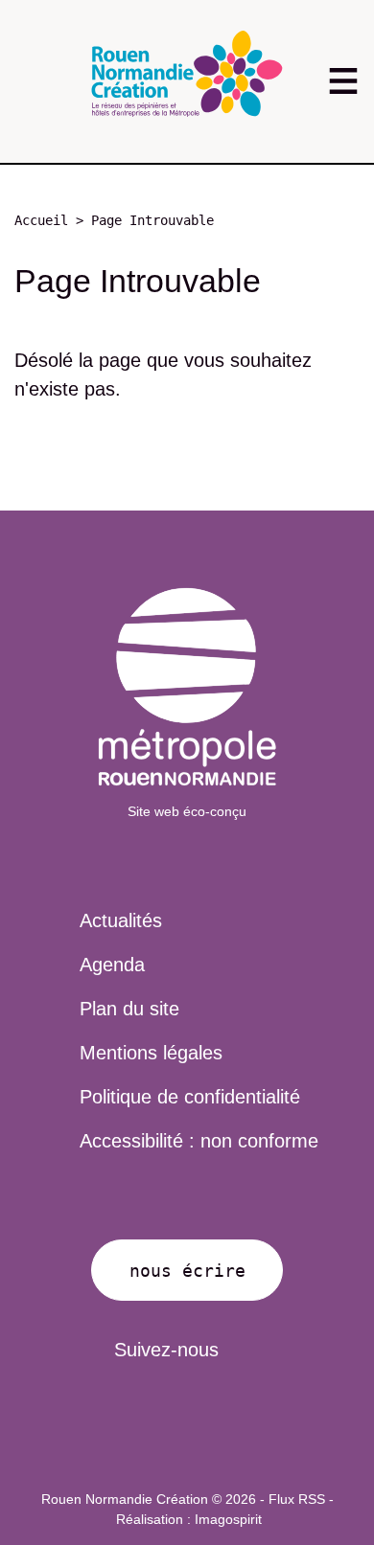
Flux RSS (297, 1499)
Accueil (41, 220)
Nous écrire (187, 1271)
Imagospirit (228, 1519)
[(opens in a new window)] (187, 686)
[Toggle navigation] (343, 81)
